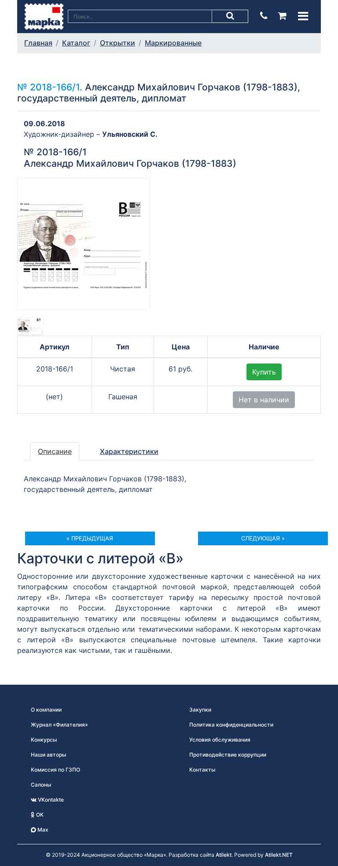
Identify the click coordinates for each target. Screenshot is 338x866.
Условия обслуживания (219, 739)
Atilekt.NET (279, 854)
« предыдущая (89, 538)
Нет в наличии (264, 399)
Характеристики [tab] (129, 451)
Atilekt (223, 854)
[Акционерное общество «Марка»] (44, 15)
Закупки (200, 709)
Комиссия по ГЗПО (55, 769)
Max (42, 829)
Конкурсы (44, 739)
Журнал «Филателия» (59, 724)
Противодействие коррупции (227, 754)
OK (39, 814)
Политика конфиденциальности (231, 724)
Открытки (117, 42)
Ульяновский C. (130, 134)
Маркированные (173, 42)
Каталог (76, 42)
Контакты (202, 769)
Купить (264, 371)
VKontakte (50, 799)
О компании (46, 709)
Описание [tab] (55, 451)
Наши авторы (48, 754)
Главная (38, 42)
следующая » (263, 538)
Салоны (41, 784)
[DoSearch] (230, 16)
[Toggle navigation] (303, 16)
